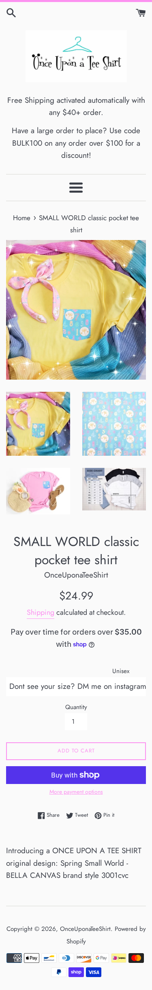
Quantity (76, 707)
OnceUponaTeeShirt (85, 928)
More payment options (76, 792)
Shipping (40, 612)
